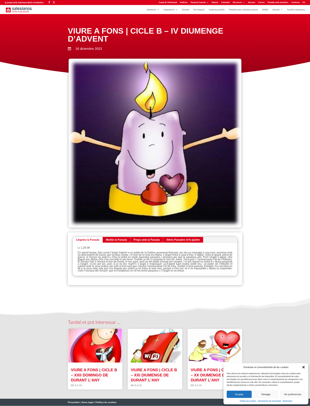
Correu (261, 2)
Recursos (237, 2)
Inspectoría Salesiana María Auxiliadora (25, 2)
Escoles (185, 9)
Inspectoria (169, 9)
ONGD (265, 9)
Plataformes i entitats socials (243, 9)
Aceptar (239, 394)
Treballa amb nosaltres (277, 2)
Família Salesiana (296, 9)
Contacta (295, 2)
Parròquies (199, 9)
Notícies (184, 2)
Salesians (151, 9)
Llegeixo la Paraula (87, 239)
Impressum (287, 401)
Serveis (276, 9)
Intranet (251, 2)
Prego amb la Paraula (147, 239)
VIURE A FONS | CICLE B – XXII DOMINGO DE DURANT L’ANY (94, 375)
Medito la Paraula (116, 239)
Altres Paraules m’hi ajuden (183, 239)
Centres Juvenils (217, 9)
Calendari (225, 2)
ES (304, 2)
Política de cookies (248, 401)
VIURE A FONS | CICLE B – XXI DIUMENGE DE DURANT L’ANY (154, 375)
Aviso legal (87, 402)
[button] (303, 367)
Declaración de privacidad (269, 401)
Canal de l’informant (168, 2)
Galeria (215, 2)
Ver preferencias (292, 394)
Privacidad (73, 402)
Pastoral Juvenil (198, 2)
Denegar (265, 394)
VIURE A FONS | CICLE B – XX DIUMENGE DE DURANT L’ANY (214, 375)
